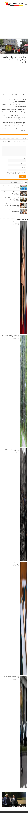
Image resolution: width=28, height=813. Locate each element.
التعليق (24, 144)
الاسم (24, 158)
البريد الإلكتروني (22, 163)
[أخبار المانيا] (14, 3)
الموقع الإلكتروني (22, 167)
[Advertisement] (14, 21)
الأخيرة (25, 182)
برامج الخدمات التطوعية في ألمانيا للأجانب (10, 185)
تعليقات (15, 182)
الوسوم (10, 182)
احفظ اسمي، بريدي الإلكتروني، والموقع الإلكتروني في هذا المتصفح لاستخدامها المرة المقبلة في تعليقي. (14, 173)
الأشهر (20, 182)
